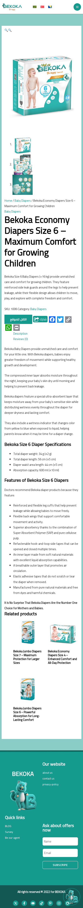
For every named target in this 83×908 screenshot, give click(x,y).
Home (8, 200)
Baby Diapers (23, 200)
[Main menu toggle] (77, 7)
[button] (6, 30)
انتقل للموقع (18, 319)
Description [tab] (20, 333)
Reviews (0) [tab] (20, 339)
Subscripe (60, 864)
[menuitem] (34, 7)
